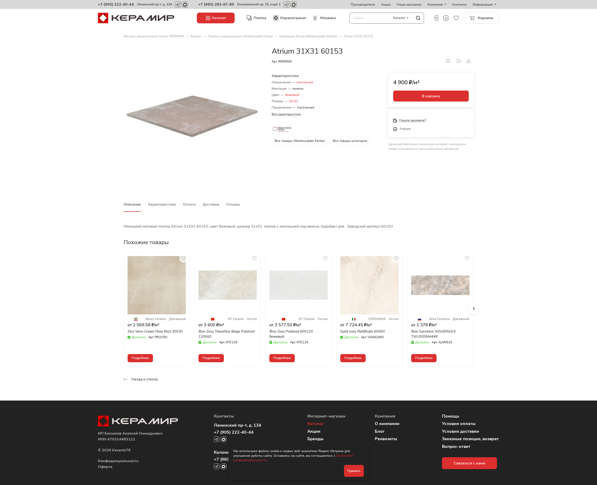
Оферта (105, 466)
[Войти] (435, 18)
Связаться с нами (469, 463)
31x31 (293, 101)
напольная (304, 82)
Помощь (450, 416)
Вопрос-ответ (456, 446)
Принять (354, 471)
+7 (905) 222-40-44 (116, 4)
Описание (132, 204)
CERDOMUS (377, 319)
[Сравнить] (459, 61)
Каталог (315, 423)
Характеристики (162, 204)
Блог (380, 431)
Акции (313, 431)
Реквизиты (386, 439)
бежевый (292, 95)
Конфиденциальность (118, 461)
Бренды (315, 439)
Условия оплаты (459, 423)
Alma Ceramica (439, 319)
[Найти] (418, 18)
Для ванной (177, 319)
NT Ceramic (236, 319)
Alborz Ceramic (155, 319)
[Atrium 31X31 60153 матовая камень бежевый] (193, 116)
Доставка (211, 204)
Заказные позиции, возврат (470, 439)
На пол (252, 319)
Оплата (189, 204)
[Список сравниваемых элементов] (446, 18)
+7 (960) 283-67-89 (216, 4)
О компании (387, 423)
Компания (385, 416)
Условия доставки (460, 431)
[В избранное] (448, 61)
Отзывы (233, 204)
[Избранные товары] (456, 18)
